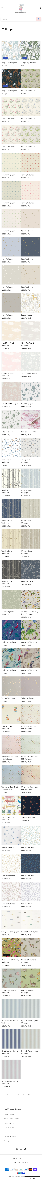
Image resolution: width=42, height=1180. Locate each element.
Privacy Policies (9, 1123)
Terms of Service (9, 1114)
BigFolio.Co (31, 1176)
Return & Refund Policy (11, 1119)
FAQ (5, 1132)
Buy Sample (33, 1178)
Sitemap (6, 1141)
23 (29, 1094)
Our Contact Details (10, 1136)
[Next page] (34, 1094)
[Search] (38, 19)
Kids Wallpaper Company (17, 1176)
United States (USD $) (20, 1162)
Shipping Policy (9, 1128)
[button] (2, 8)
